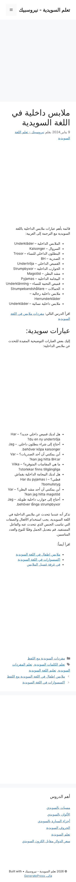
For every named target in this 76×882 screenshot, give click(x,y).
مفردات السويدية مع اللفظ (46, 658)
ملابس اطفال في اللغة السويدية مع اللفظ (36, 676)
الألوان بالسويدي (58, 814)
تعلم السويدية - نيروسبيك (44, 10)
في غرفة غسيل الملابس (43, 564)
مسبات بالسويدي (58, 808)
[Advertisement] (38, 62)
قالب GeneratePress (38, 876)
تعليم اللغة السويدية (42, 670)
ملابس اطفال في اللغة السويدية (38, 554)
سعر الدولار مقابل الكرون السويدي (46, 841)
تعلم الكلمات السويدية (49, 664)
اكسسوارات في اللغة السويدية (39, 559)
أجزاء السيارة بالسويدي (54, 821)
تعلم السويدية (60, 834)
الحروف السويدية (58, 828)
